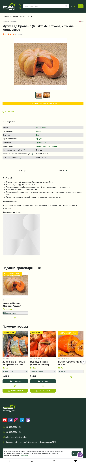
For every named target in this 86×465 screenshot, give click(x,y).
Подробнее (24, 455)
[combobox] (46, 6)
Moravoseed (41, 127)
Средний (40, 139)
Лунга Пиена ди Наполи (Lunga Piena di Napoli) (14, 363)
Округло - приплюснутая (46, 146)
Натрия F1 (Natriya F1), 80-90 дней (70, 363)
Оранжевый (41, 142)
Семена (15, 16)
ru (74, 6)
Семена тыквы (26, 16)
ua (71, 6)
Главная (6, 16)
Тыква (38, 131)
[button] (80, 6)
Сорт (38, 135)
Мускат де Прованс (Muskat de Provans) (12, 304)
